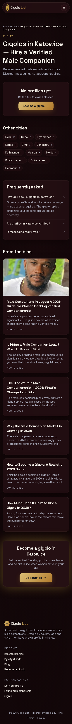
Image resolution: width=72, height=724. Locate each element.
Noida (51, 152)
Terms (30, 718)
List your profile (13, 685)
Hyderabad (45, 137)
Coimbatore (39, 160)
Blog (7, 664)
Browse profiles (14, 653)
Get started (33, 578)
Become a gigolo (34, 105)
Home (6, 26)
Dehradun (12, 168)
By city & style (12, 659)
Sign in (8, 696)
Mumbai (34, 152)
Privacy (41, 718)
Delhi (10, 137)
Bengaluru (44, 144)
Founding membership (17, 690)
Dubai (26, 137)
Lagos (10, 144)
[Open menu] (64, 7)
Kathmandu (13, 152)
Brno (26, 144)
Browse (15, 26)
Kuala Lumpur (14, 160)
